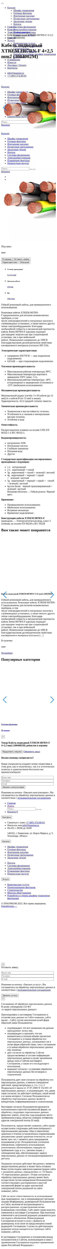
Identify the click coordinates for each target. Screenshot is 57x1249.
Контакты (6, 817)
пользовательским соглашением (34, 798)
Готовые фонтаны (22, 13)
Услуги (11, 40)
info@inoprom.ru (30, 825)
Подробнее (7, 653)
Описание (24, 262)
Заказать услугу (9, 995)
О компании (13, 59)
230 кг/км (11, 299)
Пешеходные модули (18, 874)
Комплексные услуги (18, 884)
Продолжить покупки (12, 752)
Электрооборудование (24, 29)
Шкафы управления (23, 10)
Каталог (11, 7)
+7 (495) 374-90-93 (35, 822)
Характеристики (9, 262)
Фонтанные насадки (24, 16)
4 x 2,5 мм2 (11, 275)
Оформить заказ (31, 751)
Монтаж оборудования (19, 893)
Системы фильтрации (24, 27)
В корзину (7, 259)
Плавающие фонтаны (18, 871)
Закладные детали (22, 21)
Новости (11, 62)
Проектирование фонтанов (21, 887)
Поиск (10, 806)
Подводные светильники (26, 18)
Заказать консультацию (13, 787)
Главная (11, 27)
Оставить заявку (21, 259)
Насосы (17, 24)
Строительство (15, 890)
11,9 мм (10, 287)
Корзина (12, 811)
